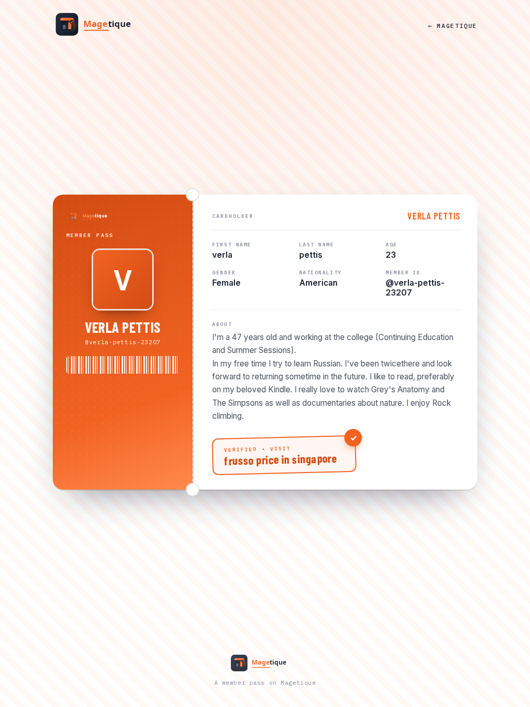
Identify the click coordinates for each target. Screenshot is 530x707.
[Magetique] (102, 25)
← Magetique (452, 26)
